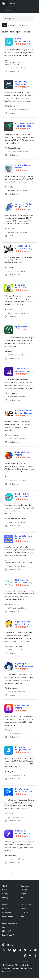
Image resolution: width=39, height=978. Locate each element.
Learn (4, 905)
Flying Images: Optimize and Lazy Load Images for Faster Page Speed (24, 581)
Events (23, 908)
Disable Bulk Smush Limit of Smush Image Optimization (24, 495)
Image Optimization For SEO (24, 537)
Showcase (25, 886)
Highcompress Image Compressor (24, 664)
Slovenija (10, 945)
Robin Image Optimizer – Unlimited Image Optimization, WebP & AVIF (24, 286)
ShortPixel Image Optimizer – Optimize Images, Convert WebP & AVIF (23, 166)
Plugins (23, 894)
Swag (24, 916)
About (4, 886)
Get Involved (26, 905)
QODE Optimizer (22, 327)
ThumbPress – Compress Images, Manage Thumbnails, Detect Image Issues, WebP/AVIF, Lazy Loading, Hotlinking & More (24, 369)
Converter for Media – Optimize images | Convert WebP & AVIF (24, 124)
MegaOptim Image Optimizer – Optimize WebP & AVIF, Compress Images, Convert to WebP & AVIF (24, 748)
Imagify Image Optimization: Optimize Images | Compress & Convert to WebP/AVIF (21, 82)
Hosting (5, 894)
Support (5, 908)
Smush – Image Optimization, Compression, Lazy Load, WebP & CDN (24, 40)
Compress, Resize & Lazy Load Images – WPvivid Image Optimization (24, 411)
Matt (5, 927)
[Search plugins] (31, 18)
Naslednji (25, 874)
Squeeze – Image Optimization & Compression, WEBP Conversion (24, 622)
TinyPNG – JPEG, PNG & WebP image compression (24, 247)
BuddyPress (8, 935)
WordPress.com (9, 923)
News (4, 890)
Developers (6, 912)
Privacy (5, 897)
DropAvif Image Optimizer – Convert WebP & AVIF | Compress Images (24, 790)
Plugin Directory (8, 10)
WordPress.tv (8, 916)
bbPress (6, 931)
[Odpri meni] (35, 3)
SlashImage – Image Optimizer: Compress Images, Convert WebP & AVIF (24, 832)
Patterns (24, 897)
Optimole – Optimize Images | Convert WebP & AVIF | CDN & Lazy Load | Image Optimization (24, 205)
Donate (25, 912)
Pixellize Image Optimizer (22, 706)
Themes (24, 890)
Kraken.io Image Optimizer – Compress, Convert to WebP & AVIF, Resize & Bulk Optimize (24, 453)
